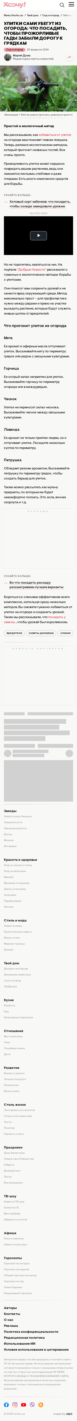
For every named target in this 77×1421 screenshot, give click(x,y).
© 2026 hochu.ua (14, 1414)
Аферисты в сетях (15, 1220)
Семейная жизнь (14, 1048)
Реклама (11, 1326)
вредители (14, 633)
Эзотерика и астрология (19, 1110)
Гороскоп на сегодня (17, 1263)
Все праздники (13, 1183)
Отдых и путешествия (18, 1116)
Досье (8, 834)
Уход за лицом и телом (18, 865)
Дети (7, 1054)
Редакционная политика (24, 1338)
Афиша (10, 1233)
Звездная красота (15, 828)
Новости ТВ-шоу (14, 1202)
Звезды (10, 811)
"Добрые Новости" (31, 270)
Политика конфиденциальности (31, 1332)
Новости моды (13, 926)
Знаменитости (13, 822)
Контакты (12, 1314)
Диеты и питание (15, 889)
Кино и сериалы (14, 1238)
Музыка (9, 840)
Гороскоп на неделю (16, 1269)
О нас (8, 1320)
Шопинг (9, 950)
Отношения (13, 1031)
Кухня (9, 1000)
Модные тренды (14, 944)
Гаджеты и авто (14, 1134)
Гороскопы (13, 1258)
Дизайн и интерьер (16, 969)
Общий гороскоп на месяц (20, 1275)
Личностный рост (15, 1079)
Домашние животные (17, 975)
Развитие (11, 1068)
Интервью (10, 846)
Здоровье (10, 895)
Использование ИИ (19, 1344)
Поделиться (69, 57)
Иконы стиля (12, 938)
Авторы (10, 1308)
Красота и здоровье (20, 860)
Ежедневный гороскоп (18, 1293)
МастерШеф (12, 1214)
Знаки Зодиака (13, 1287)
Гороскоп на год (14, 1281)
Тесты (8, 1122)
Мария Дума (21, 55)
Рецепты (9, 1005)
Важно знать (12, 1091)
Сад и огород (14, 50)
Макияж (9, 877)
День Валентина (14, 1153)
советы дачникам (41, 633)
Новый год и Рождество (19, 1159)
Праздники (13, 1147)
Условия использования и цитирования (36, 1350)
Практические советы (18, 932)
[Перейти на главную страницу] (14, 5)
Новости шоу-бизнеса (18, 816)
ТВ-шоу (10, 1196)
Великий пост (12, 1171)
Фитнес (9, 907)
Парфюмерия (12, 901)
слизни (65, 633)
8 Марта (9, 1165)
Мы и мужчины (13, 1036)
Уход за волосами (15, 871)
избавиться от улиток (55, 135)
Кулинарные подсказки (18, 1017)
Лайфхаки (10, 986)
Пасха (8, 1177)
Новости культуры (15, 1244)
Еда (6, 1011)
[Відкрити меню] (71, 4)
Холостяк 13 (11, 1208)
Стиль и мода (15, 920)
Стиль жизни (15, 1105)
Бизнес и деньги (14, 1073)
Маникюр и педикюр (17, 883)
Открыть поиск (62, 5)
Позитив (9, 1128)
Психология (11, 1085)
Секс (7, 1042)
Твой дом (11, 963)
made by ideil (63, 1414)
